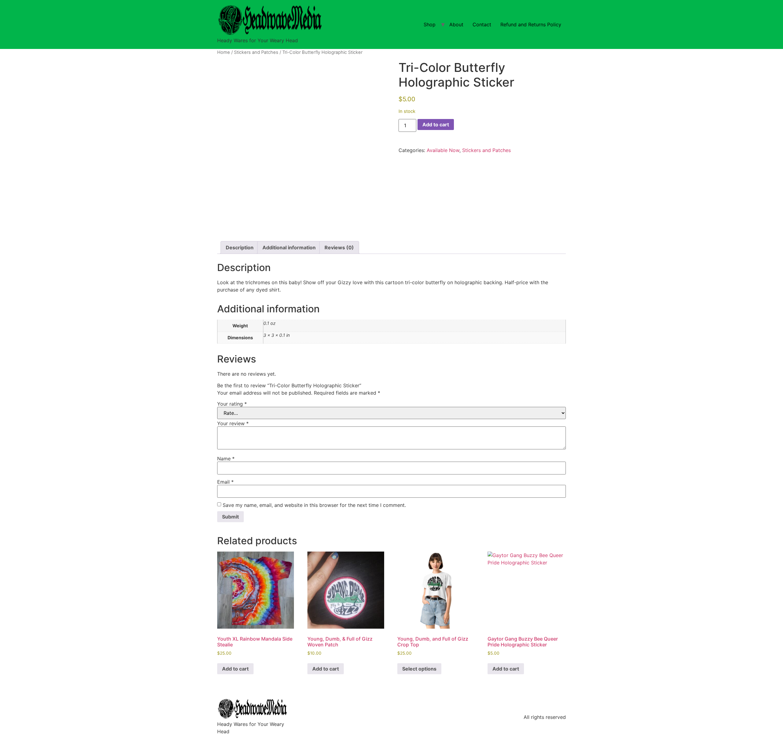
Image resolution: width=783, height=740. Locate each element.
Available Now (443, 150)
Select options (419, 669)
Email (225, 481)
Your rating (232, 403)
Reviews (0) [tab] (339, 247)
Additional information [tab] (289, 247)
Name (226, 458)
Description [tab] (240, 247)
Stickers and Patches (256, 52)
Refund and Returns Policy (530, 24)
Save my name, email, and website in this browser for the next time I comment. (314, 505)
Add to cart (435, 124)
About (456, 24)
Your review (233, 423)
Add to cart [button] (235, 669)
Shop (430, 24)
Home (223, 52)
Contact (482, 24)
